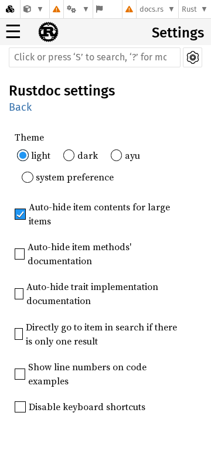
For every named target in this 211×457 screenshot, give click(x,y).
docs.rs (151, 9)
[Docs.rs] (10, 9)
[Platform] (78, 9)
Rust (189, 9)
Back (20, 107)
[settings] (192, 57)
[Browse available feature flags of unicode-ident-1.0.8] (99, 9)
